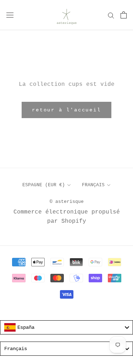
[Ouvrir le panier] (124, 14)
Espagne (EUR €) (43, 185)
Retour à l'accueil (66, 110)
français (93, 185)
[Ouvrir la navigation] (9, 15)
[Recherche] (111, 15)
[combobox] (66, 327)
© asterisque (67, 201)
